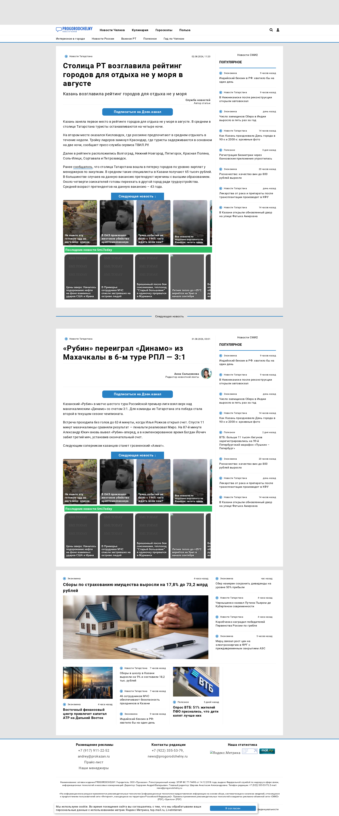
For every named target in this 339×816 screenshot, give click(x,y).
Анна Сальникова (186, 373)
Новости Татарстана (80, 56)
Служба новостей (198, 100)
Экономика (230, 73)
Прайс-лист (93, 762)
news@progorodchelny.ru (168, 756)
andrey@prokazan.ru (94, 756)
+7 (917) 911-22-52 (93, 750)
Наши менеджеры (94, 768)
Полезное (229, 149)
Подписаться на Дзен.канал (137, 112)
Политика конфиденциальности (260, 809)
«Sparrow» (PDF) (172, 799)
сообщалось (82, 167)
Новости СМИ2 (247, 55)
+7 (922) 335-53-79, (168, 750)
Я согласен (232, 808)
